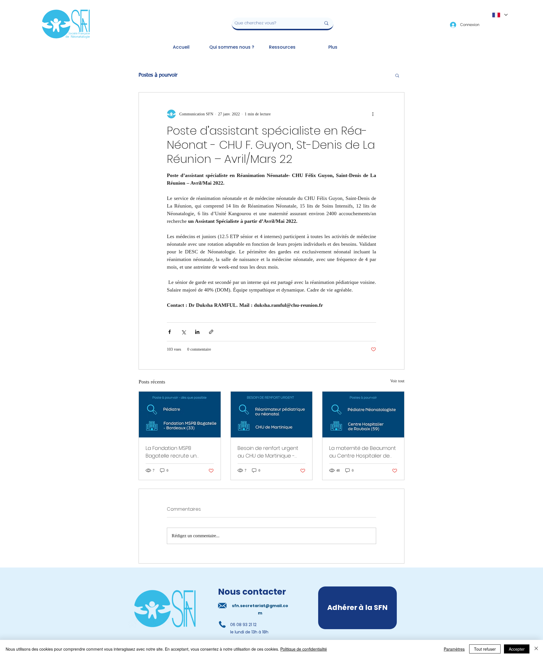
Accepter (517, 649)
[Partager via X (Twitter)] (183, 332)
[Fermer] (536, 648)
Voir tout (397, 381)
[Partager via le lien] (211, 332)
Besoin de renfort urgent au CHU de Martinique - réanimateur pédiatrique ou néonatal (268, 452)
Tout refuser (485, 649)
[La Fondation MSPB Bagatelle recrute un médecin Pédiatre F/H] (180, 414)
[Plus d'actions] (372, 114)
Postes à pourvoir (158, 75)
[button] (397, 75)
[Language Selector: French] (499, 14)
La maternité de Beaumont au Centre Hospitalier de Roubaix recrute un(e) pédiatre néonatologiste (362, 452)
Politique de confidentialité (303, 649)
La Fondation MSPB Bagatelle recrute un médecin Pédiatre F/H (172, 452)
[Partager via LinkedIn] (197, 332)
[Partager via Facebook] (169, 332)
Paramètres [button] (454, 649)
